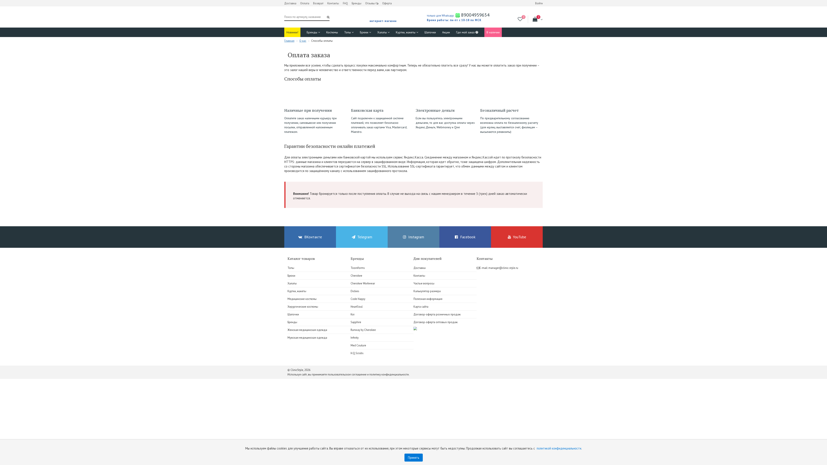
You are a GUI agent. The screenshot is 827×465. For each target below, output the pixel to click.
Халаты (382, 32)
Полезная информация (428, 299)
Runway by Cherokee (363, 330)
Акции (446, 32)
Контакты (333, 3)
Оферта (387, 3)
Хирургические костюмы (303, 306)
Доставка (290, 3)
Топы (348, 32)
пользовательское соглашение (347, 374)
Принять (413, 458)
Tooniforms (358, 268)
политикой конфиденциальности (559, 448)
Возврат (318, 3)
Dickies (355, 291)
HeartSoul (357, 306)
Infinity (355, 337)
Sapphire (356, 322)
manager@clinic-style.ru (503, 268)
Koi (352, 314)
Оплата (304, 3)
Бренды (356, 3)
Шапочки (430, 32)
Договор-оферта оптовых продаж (436, 322)
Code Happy (358, 299)
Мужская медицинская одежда (307, 337)
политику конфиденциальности (389, 374)
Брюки (364, 32)
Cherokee (356, 275)
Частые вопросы (424, 283)
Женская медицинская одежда (307, 330)
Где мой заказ (466, 32)
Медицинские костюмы (302, 299)
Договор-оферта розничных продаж (437, 314)
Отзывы (370, 3)
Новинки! (292, 32)
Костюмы (332, 32)
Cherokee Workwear (363, 283)
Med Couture (358, 345)
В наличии (493, 32)
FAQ (345, 3)
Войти (539, 3)
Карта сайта (421, 306)
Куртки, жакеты (406, 32)
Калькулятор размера (427, 291)
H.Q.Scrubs (357, 353)
